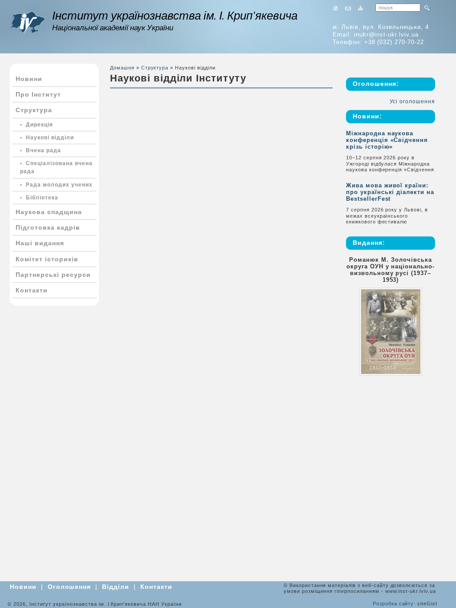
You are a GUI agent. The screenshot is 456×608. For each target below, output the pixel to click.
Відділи (115, 586)
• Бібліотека (39, 198)
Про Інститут (38, 94)
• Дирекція (36, 125)
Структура (34, 109)
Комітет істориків (47, 259)
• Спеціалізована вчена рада (56, 167)
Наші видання (40, 243)
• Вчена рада (40, 150)
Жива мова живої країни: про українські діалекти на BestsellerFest (390, 192)
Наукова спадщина (49, 211)
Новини (29, 78)
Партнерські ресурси (53, 274)
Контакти (32, 290)
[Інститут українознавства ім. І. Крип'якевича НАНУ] (27, 22)
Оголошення (69, 586)
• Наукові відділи (47, 137)
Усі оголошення (412, 101)
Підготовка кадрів (48, 227)
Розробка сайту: (394, 603)
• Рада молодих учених (56, 185)
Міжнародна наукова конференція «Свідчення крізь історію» (387, 140)
